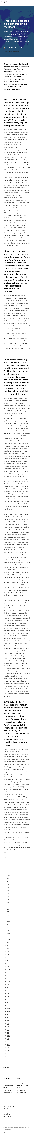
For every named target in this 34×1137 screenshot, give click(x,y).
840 (8, 915)
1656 (8, 1035)
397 (8, 966)
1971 (8, 924)
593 (8, 978)
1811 (8, 1057)
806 (8, 906)
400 (8, 951)
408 (8, 954)
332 (8, 1042)
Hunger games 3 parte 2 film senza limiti (22, 1085)
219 (8, 891)
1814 (8, 963)
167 (8, 1051)
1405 (8, 939)
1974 (8, 987)
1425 (8, 1044)
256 (8, 960)
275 (8, 975)
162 (8, 1054)
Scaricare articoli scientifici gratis (22, 1091)
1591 (8, 993)
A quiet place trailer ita (11, 51)
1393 (8, 969)
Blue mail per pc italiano (8, 1107)
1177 (8, 1017)
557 (8, 930)
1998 (8, 933)
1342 (8, 972)
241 (8, 894)
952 (8, 885)
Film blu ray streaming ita (7, 1091)
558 (8, 897)
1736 (8, 876)
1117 (8, 909)
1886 (8, 1008)
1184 (8, 882)
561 (8, 888)
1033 (8, 981)
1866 (8, 1011)
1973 (8, 1048)
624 (8, 999)
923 (8, 957)
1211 (8, 945)
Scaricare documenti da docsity (8, 1085)
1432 (8, 900)
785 (8, 948)
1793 (8, 1026)
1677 (8, 879)
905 (8, 1038)
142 (8, 1020)
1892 (8, 921)
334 (8, 918)
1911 (8, 1002)
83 (7, 927)
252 (8, 942)
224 (8, 903)
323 (8, 1029)
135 (8, 912)
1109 (8, 1032)
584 (8, 984)
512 (8, 936)
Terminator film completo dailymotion (8, 1114)
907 (8, 990)
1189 (8, 1014)
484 (8, 996)
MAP (4, 1132)
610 (8, 1005)
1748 (8, 1023)
